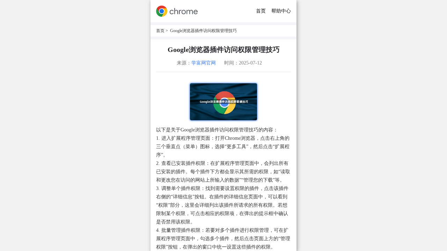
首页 (261, 11)
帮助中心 (281, 11)
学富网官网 (203, 63)
